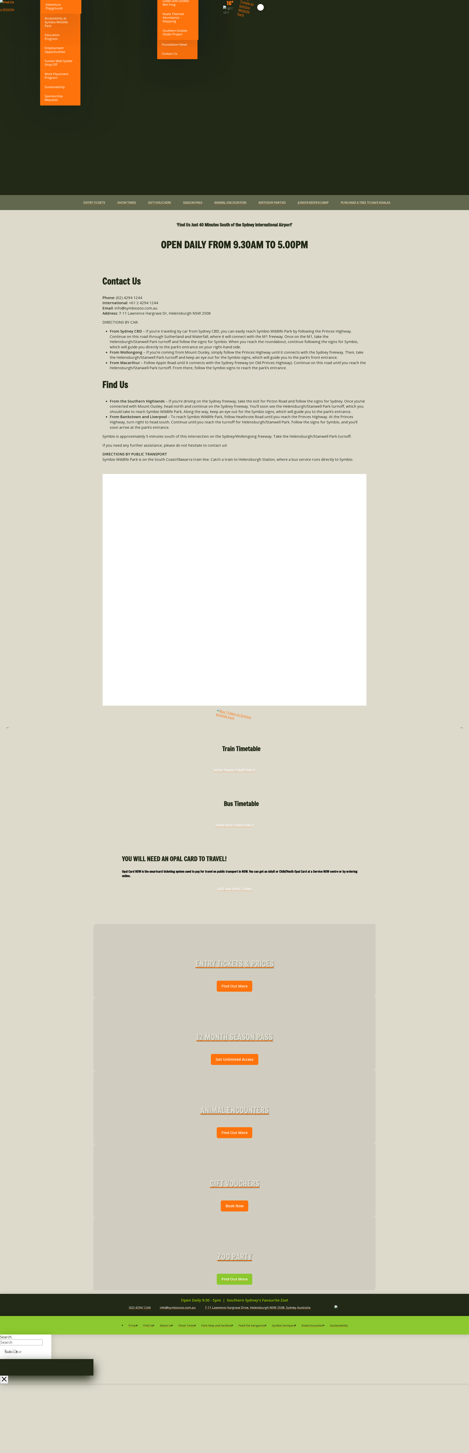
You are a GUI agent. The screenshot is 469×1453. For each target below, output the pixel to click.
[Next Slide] (461, 726)
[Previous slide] (7, 726)
